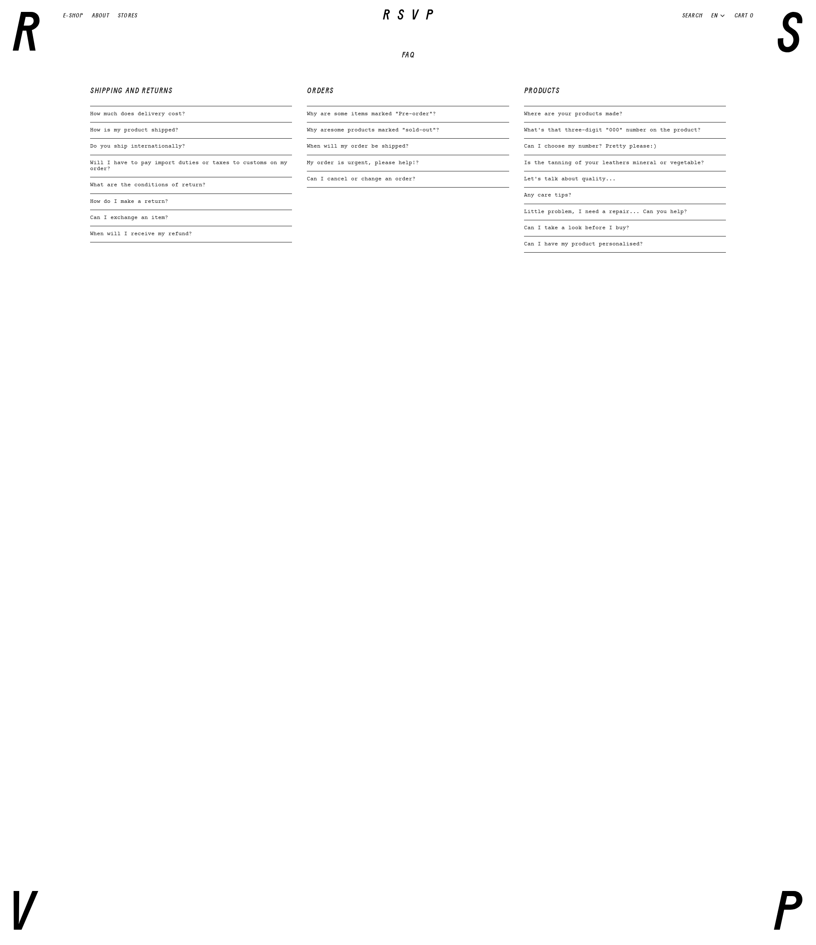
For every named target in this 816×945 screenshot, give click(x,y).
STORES (128, 15)
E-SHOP (73, 15)
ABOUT (100, 15)
